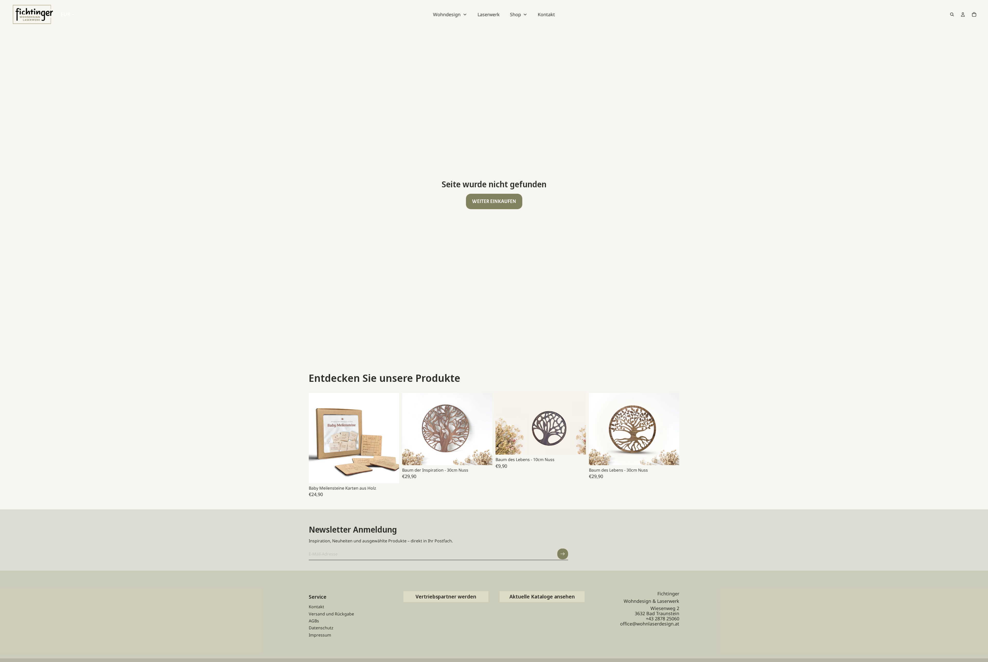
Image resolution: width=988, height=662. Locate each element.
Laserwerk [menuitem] (489, 14)
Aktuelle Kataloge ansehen (542, 596)
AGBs (314, 621)
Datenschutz (321, 628)
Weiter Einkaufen (494, 201)
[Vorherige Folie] (316, 438)
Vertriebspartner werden (446, 596)
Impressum (320, 635)
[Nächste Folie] (391, 438)
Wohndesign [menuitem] (447, 14)
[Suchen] (952, 14)
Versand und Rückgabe (331, 614)
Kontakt (316, 607)
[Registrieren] (562, 554)
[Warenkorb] (974, 14)
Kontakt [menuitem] (546, 14)
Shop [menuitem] (515, 14)
